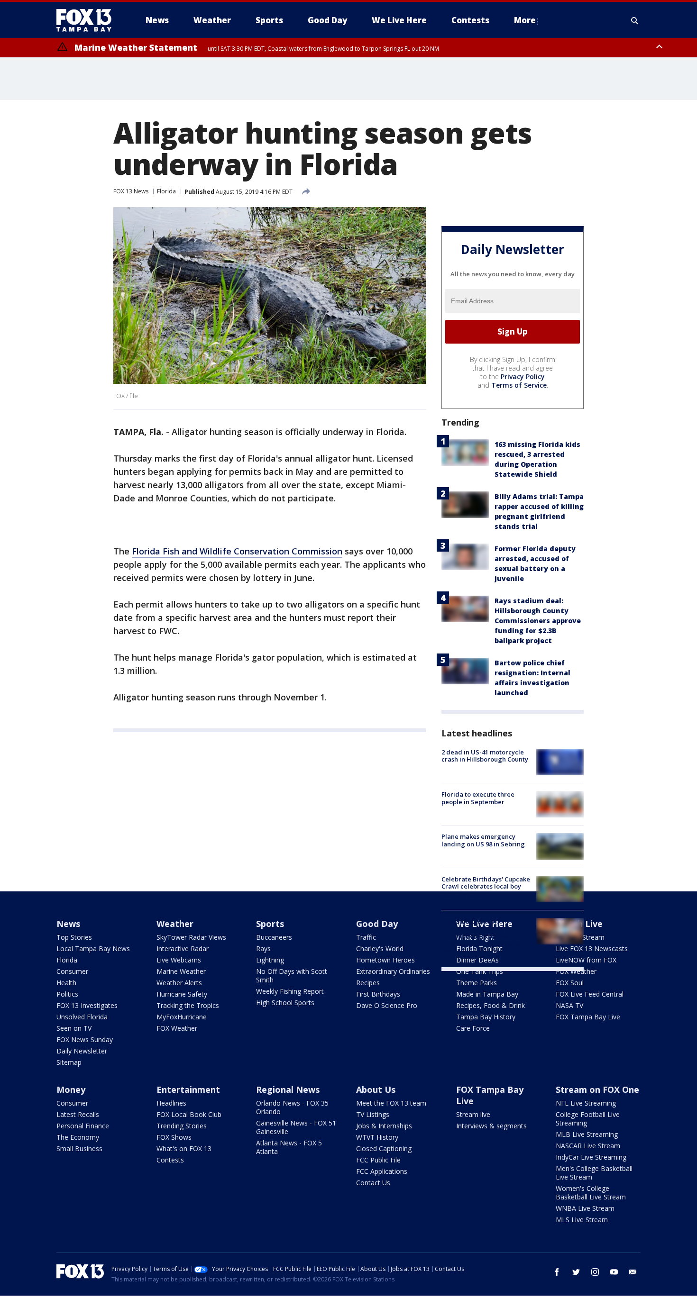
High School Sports (285, 1002)
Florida (166, 191)
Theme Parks (476, 982)
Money (70, 1089)
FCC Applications (381, 1171)
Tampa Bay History (485, 1016)
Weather (174, 923)
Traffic (366, 937)
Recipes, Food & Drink (490, 1005)
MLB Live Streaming (587, 1134)
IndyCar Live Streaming (591, 1157)
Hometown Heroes (385, 959)
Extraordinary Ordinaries (393, 971)
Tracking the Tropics (187, 1005)
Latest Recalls (77, 1114)
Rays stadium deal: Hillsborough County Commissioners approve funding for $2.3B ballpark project (538, 620)
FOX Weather (176, 1028)
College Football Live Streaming (588, 1118)
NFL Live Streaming (586, 1102)
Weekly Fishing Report (290, 991)
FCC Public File (378, 1159)
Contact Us (373, 1182)
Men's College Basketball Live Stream (594, 1172)
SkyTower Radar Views (191, 937)
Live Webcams (178, 959)
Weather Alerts (179, 982)
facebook (557, 1272)
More (525, 20)
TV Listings (372, 1114)
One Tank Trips (479, 971)
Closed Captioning (384, 1148)
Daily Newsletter (81, 1050)
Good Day (377, 923)
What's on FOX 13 (183, 1148)
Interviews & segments (491, 1125)
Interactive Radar (182, 948)
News (68, 923)
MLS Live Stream (582, 1219)
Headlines (171, 1102)
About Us (375, 1089)
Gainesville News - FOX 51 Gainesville (296, 1127)
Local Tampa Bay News (93, 948)
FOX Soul (570, 982)
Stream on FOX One (597, 1089)
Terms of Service (519, 385)
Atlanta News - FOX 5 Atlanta (289, 1147)
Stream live (473, 1114)
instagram (595, 1272)
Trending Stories (181, 1125)
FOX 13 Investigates (87, 1005)
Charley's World (380, 948)
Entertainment (188, 1089)
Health (66, 982)
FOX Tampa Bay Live (588, 1016)
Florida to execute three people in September (477, 798)
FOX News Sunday (84, 1039)
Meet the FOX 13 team (391, 1102)
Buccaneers (274, 937)
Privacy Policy (523, 376)
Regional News (288, 1089)
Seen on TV (74, 1028)
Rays (263, 948)
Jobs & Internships (384, 1125)
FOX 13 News (130, 191)
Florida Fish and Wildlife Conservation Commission (237, 551)
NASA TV (569, 1005)
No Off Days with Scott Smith (291, 975)
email (633, 1272)
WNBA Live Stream (585, 1208)
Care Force (473, 1028)
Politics (67, 993)
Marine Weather (181, 971)
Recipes (368, 982)
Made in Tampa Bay (487, 993)
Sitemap (69, 1062)
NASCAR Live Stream (588, 1145)
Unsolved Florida (82, 1016)
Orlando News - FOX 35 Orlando (292, 1107)
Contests (170, 1159)
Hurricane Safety (181, 993)
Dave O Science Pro (386, 1005)
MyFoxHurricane (181, 1016)
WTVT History (377, 1137)
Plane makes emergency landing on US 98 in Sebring (483, 840)
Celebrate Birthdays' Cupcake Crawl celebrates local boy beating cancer (485, 886)
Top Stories (74, 937)
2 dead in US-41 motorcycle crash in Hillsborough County (484, 756)
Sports (270, 923)
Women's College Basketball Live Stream (591, 1192)
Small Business (79, 1148)
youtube (614, 1272)
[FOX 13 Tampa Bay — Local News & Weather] (87, 20)
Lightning (270, 959)
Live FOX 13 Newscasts (592, 948)
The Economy (77, 1137)
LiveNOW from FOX (586, 959)
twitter (576, 1272)
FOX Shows (174, 1137)
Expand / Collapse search (635, 20)
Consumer (72, 971)
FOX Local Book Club (188, 1114)
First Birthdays (378, 993)
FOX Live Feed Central (590, 993)
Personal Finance (82, 1125)
